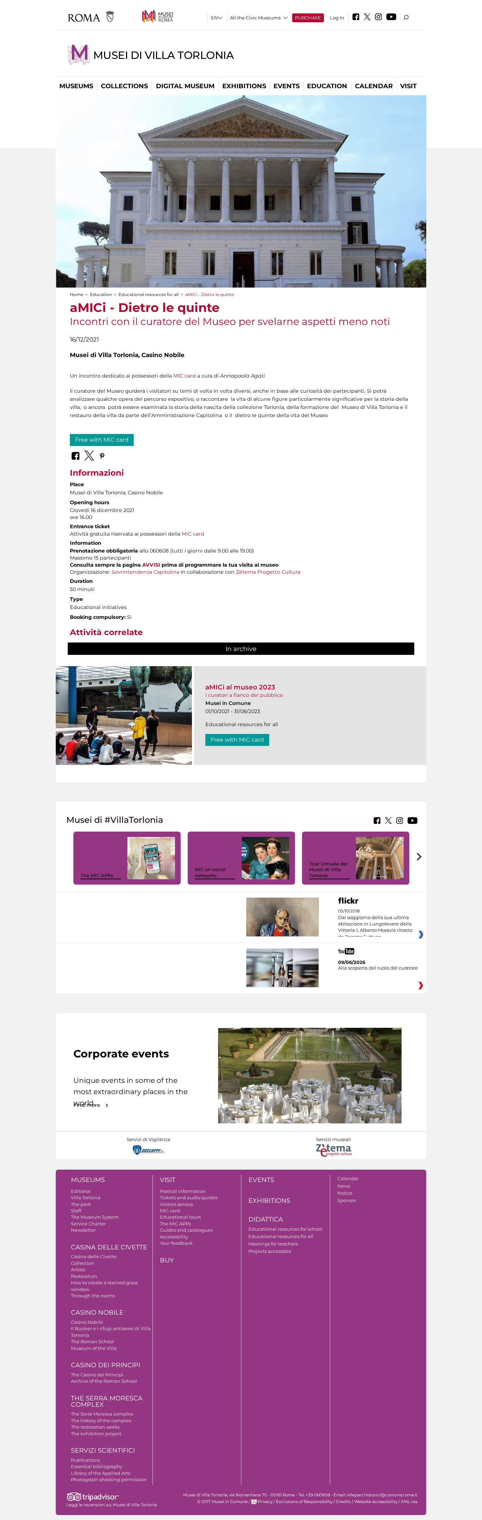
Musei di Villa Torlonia (163, 55)
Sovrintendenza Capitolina (145, 572)
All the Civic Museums (255, 17)
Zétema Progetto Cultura (268, 572)
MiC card (193, 534)
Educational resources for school (285, 1229)
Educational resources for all (149, 294)
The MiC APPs (96, 875)
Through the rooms (93, 1295)
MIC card (184, 376)
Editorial (81, 1191)
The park (81, 1204)
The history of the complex (101, 1420)
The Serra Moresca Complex (107, 1401)
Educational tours (180, 1217)
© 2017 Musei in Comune (222, 1501)
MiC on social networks (210, 872)
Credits (343, 1501)
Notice (345, 1193)
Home (76, 294)
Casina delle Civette (109, 1247)
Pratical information (183, 1191)
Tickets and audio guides (188, 1197)
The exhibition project (96, 1433)
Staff (76, 1210)
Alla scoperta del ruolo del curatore (378, 968)
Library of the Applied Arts (100, 1473)
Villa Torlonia (86, 1197)
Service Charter (88, 1223)
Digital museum (185, 86)
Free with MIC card (101, 439)
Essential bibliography (96, 1466)
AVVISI (151, 565)
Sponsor (346, 1200)
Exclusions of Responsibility (304, 1501)
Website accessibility (375, 1501)
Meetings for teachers (273, 1244)
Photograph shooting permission (109, 1479)
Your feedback (176, 1243)
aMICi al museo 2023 (240, 687)
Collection (82, 1263)
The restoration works (95, 1427)
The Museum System (95, 1217)
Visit (408, 86)
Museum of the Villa (94, 1348)
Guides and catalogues (186, 1230)
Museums (76, 86)
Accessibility (174, 1236)
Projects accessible (269, 1251)
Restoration (84, 1276)
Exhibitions (244, 86)
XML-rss (409, 1501)
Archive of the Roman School (104, 1381)
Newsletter (83, 1230)
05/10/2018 (375, 924)
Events (286, 86)
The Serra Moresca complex (102, 1414)
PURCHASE (308, 17)
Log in (337, 17)
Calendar (374, 86)
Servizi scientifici (103, 1450)
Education (327, 86)
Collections (124, 86)
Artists (78, 1269)
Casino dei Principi (105, 1365)
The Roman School (92, 1341)
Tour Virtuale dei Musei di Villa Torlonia (328, 870)
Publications (85, 1460)
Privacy (265, 1501)
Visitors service (176, 1204)
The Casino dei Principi (97, 1374)
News (343, 1186)
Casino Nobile (97, 1312)
